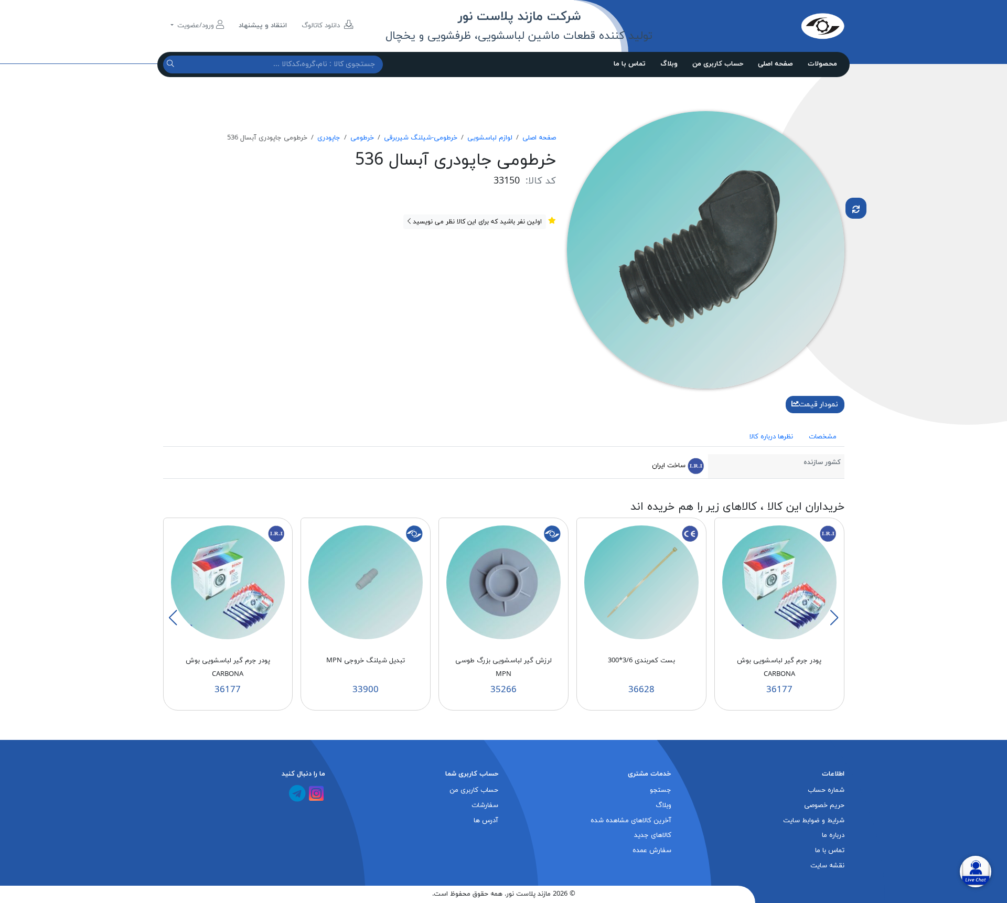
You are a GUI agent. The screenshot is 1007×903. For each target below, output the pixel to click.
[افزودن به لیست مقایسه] (855, 208)
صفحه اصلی (775, 64)
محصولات (822, 64)
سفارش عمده (652, 850)
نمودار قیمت (818, 405)
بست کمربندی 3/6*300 (641, 660)
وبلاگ (669, 64)
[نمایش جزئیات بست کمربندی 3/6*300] (641, 582)
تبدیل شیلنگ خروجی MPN (365, 660)
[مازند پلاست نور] (773, 25)
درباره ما (833, 835)
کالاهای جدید (652, 835)
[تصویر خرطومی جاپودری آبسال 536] (705, 249)
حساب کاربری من (717, 64)
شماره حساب (826, 790)
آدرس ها (486, 820)
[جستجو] (171, 64)
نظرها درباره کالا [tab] (771, 437)
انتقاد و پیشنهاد (263, 25)
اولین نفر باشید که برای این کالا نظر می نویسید (476, 222)
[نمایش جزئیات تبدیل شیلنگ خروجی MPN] (365, 582)
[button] (834, 618)
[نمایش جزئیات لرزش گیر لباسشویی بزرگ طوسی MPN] (503, 582)
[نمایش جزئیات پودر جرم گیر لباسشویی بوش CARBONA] (779, 582)
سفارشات (485, 805)
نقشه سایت (827, 865)
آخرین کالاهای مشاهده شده (631, 820)
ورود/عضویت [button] (195, 25)
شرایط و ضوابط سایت (813, 820)
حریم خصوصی (824, 805)
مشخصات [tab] (823, 437)
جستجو (660, 790)
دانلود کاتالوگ (322, 25)
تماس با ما (630, 64)
